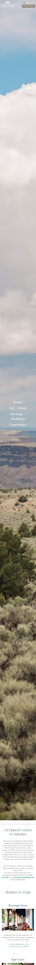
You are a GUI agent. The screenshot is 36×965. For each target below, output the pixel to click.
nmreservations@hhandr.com (24, 877)
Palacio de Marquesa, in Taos (19, 944)
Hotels (18, 402)
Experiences (18, 425)
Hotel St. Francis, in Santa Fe (20, 946)
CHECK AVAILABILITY (29, 6)
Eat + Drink (18, 408)
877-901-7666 (31, 2)
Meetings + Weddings (18, 416)
